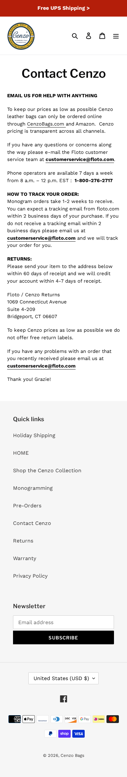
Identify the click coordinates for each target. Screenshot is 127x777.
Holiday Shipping (34, 435)
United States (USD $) (61, 678)
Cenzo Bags (72, 755)
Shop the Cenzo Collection (47, 470)
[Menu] (116, 35)
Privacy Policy (30, 576)
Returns (23, 541)
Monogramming (33, 488)
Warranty (24, 558)
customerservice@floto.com (80, 159)
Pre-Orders (27, 505)
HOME (21, 453)
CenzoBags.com (46, 124)
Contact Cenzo (32, 523)
